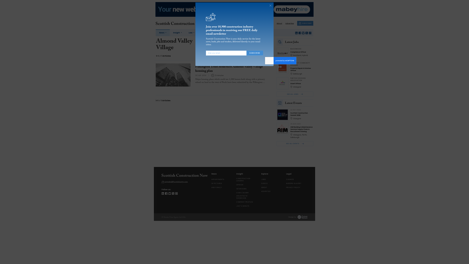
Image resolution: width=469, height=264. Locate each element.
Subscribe (254, 54)
